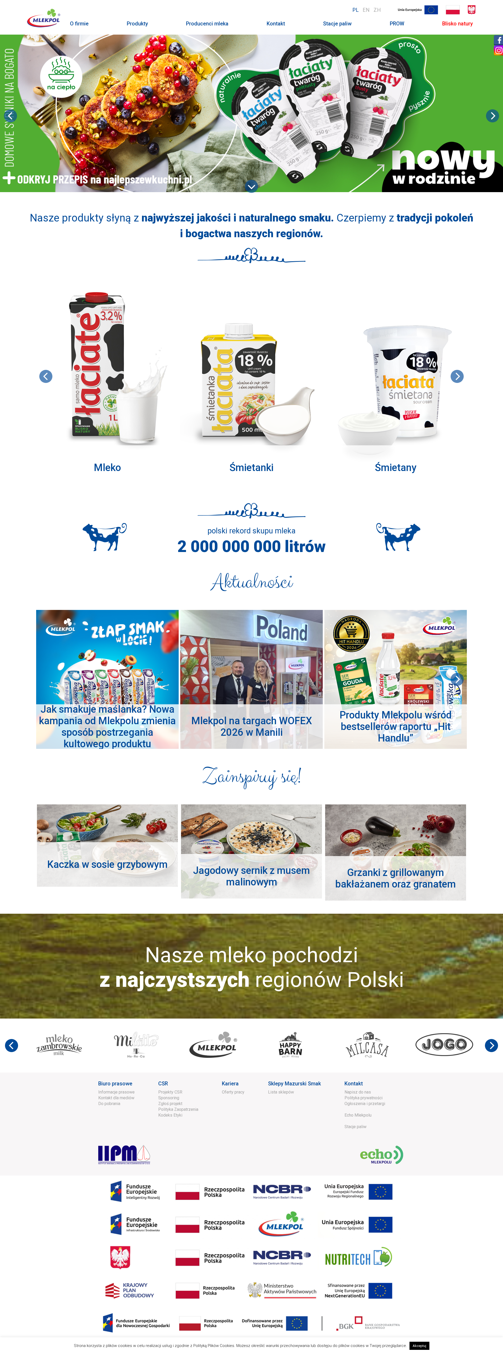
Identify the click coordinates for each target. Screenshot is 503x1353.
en (366, 10)
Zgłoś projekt (170, 1103)
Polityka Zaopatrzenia (178, 1109)
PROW (397, 23)
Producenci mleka (207, 23)
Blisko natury (457, 23)
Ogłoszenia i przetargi (365, 1103)
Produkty (137, 23)
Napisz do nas (358, 1092)
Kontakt (276, 23)
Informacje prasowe (116, 1092)
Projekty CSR (170, 1092)
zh (377, 10)
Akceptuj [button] (419, 1346)
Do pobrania (109, 1103)
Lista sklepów (281, 1092)
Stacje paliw (337, 23)
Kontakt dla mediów (116, 1097)
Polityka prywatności (363, 1097)
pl (355, 10)
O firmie (79, 23)
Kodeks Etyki (170, 1115)
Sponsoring (168, 1097)
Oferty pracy (233, 1092)
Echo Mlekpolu (358, 1115)
